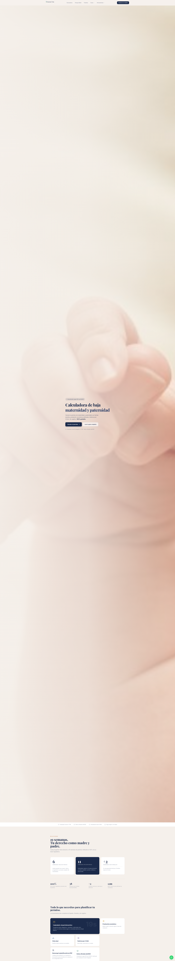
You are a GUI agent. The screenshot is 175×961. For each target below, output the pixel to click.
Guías (91, 2)
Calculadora (69, 2)
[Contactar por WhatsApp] (171, 957)
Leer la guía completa (90, 424)
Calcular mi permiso (72, 424)
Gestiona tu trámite (123, 2)
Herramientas (100, 2)
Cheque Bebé (78, 2)
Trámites (86, 2)
